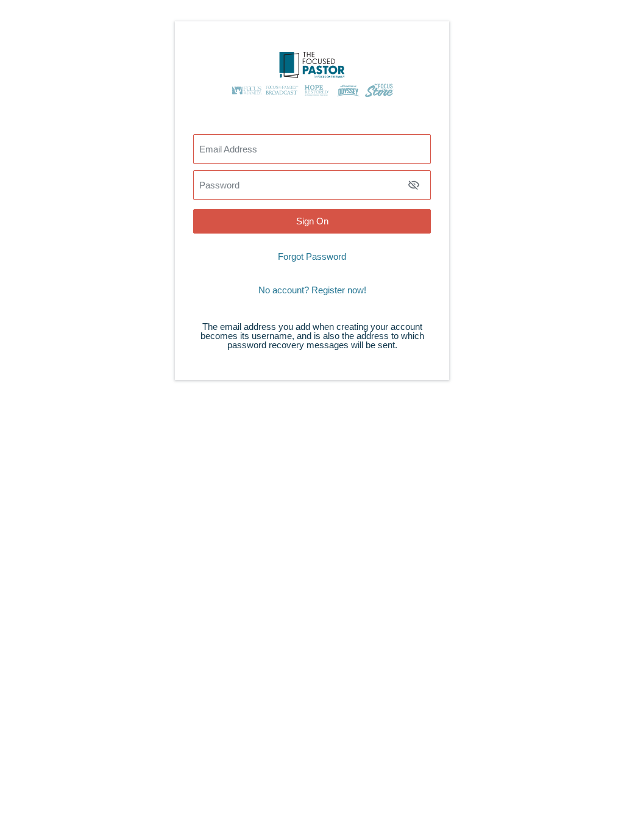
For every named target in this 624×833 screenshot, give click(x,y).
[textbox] (312, 185)
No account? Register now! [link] (312, 290)
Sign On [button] (312, 221)
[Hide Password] (414, 185)
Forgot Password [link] (312, 256)
